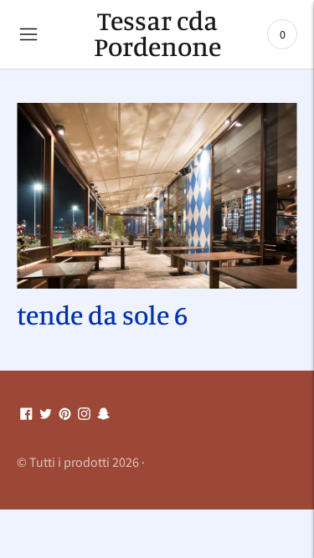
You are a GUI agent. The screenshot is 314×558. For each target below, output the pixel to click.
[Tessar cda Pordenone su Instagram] (84, 414)
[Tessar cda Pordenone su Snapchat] (103, 414)
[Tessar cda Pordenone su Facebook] (26, 414)
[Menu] (28, 34)
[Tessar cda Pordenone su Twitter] (45, 414)
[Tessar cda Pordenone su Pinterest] (65, 414)
